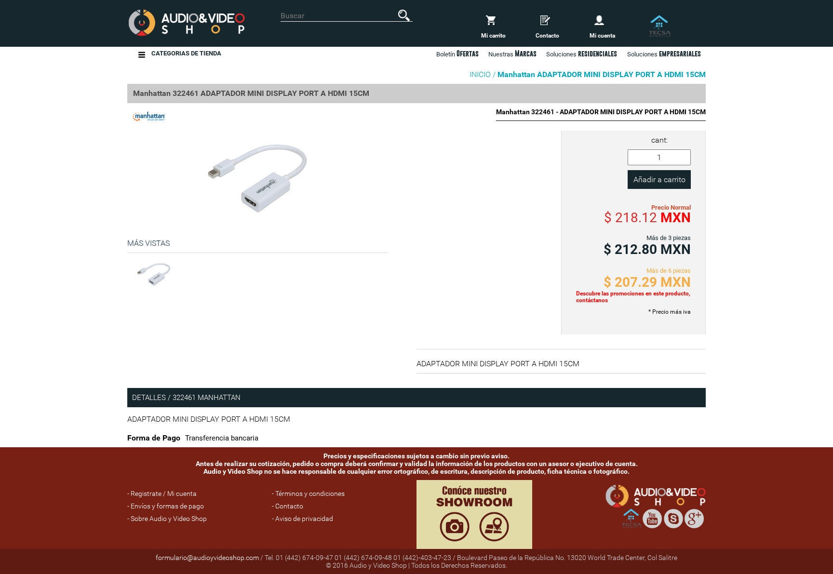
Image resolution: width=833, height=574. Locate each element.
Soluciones (664, 53)
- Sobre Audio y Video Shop (167, 518)
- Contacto (287, 506)
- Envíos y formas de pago (165, 506)
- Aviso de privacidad (302, 518)
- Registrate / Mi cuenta (162, 493)
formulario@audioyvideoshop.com (207, 557)
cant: (659, 140)
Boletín (457, 53)
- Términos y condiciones (308, 493)
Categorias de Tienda (186, 53)
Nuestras (512, 53)
